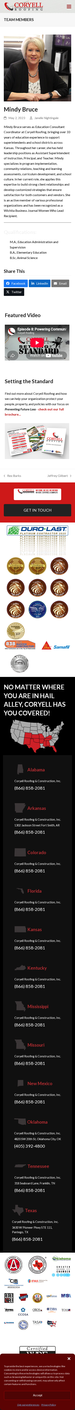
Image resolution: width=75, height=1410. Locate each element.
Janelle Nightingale (46, 118)
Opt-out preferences (28, 1404)
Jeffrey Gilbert (57, 476)
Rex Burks (12, 476)
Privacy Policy (48, 1404)
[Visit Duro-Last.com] (37, 540)
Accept (37, 1395)
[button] (69, 1359)
